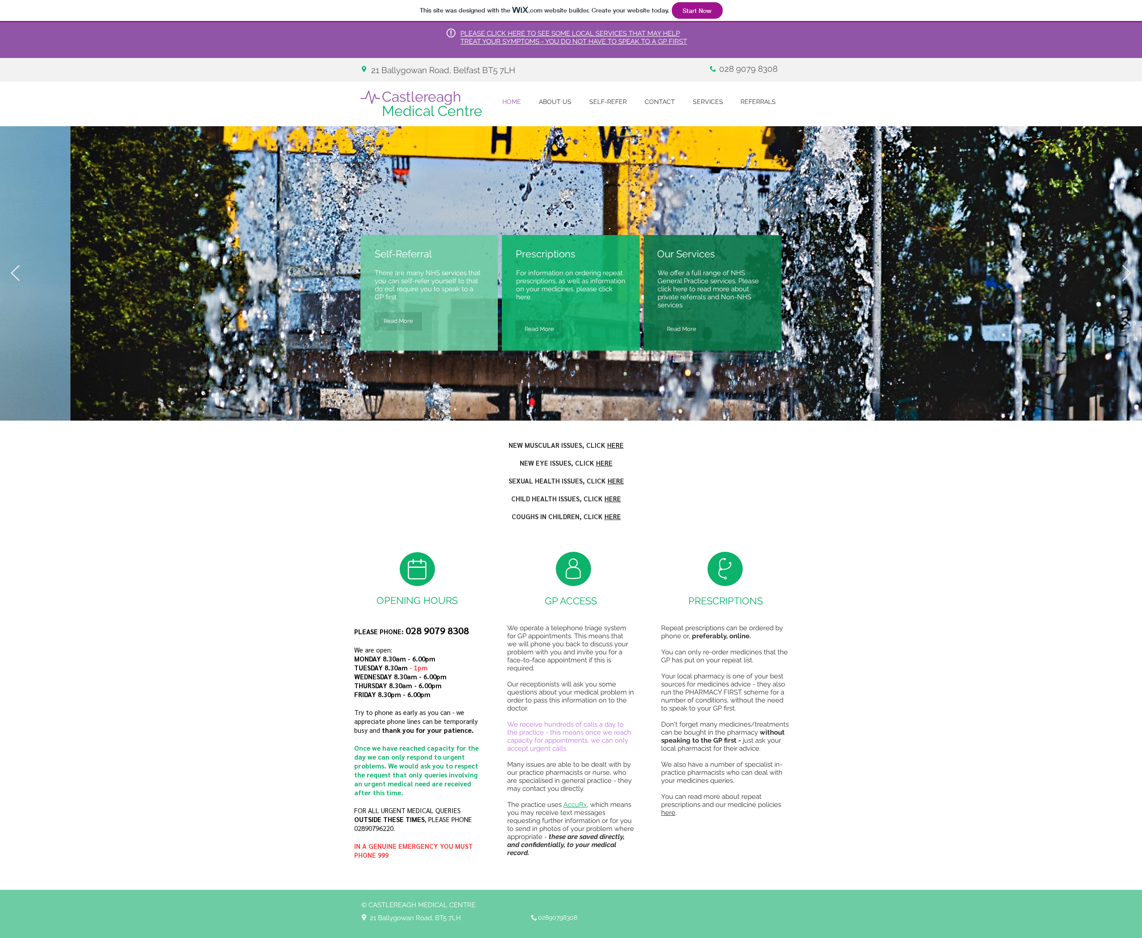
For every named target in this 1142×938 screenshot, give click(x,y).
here (668, 813)
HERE (615, 445)
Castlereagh (432, 103)
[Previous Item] (15, 273)
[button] (555, 102)
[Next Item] (1126, 273)
